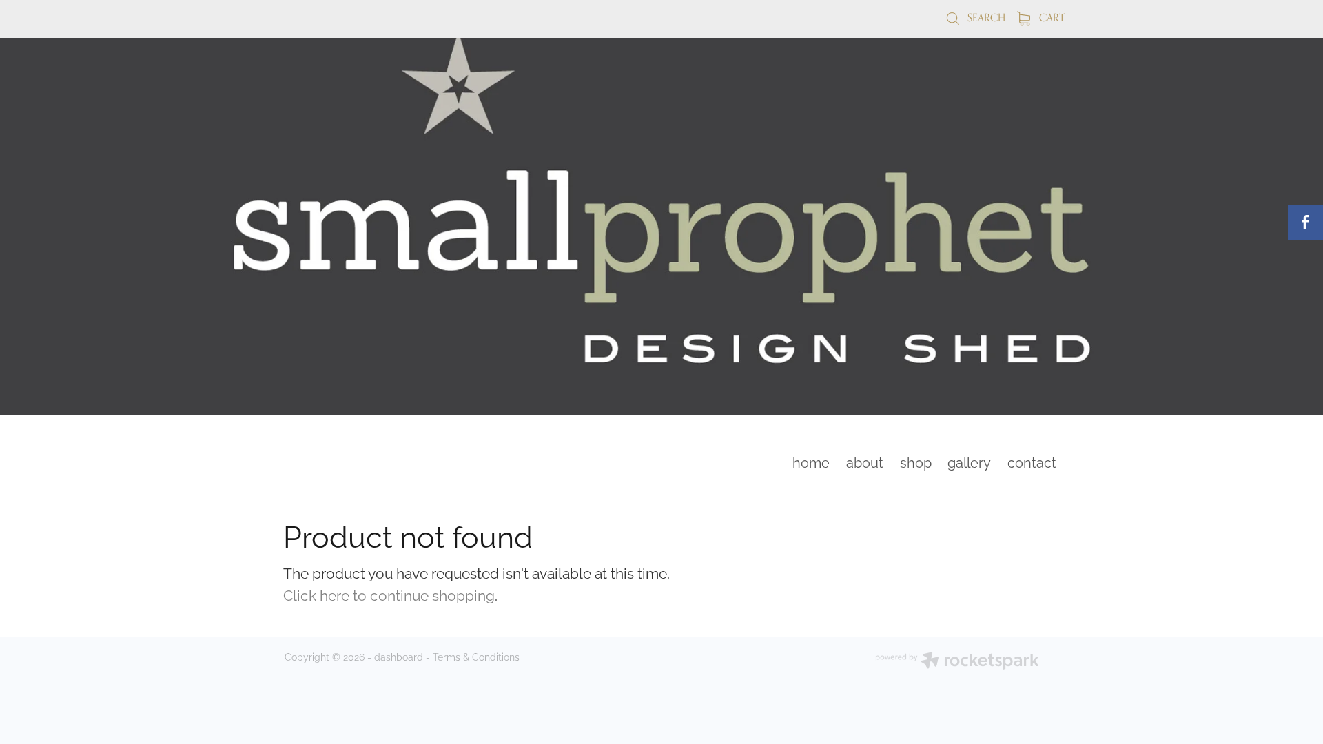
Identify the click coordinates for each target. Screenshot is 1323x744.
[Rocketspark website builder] (957, 661)
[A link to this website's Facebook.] (1305, 222)
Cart (1050, 17)
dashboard (398, 656)
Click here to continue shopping (389, 593)
